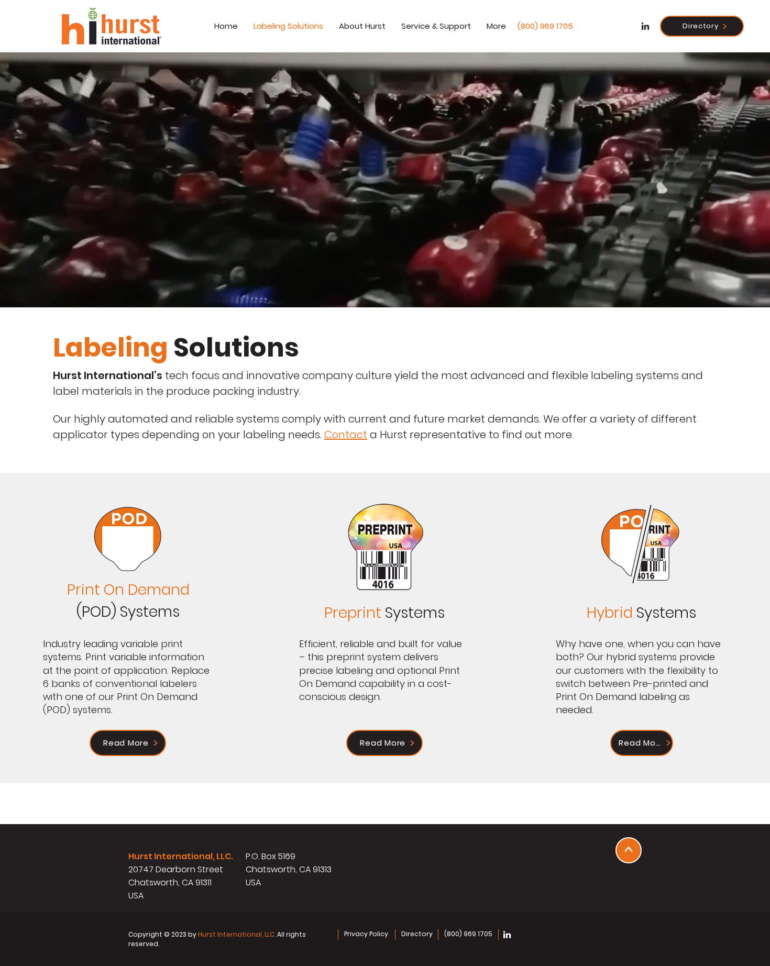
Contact (345, 434)
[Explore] (628, 850)
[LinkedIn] (645, 26)
